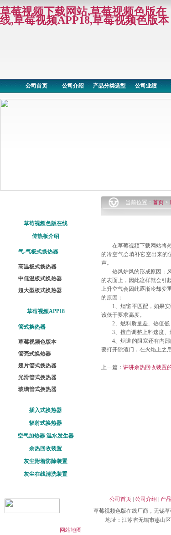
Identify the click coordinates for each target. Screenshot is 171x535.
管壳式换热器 (34, 353)
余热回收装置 (45, 448)
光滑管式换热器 (37, 377)
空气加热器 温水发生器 (46, 435)
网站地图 (71, 530)
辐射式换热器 (45, 423)
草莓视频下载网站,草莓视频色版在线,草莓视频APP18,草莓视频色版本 (84, 15)
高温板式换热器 (37, 266)
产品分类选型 (109, 85)
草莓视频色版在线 (45, 223)
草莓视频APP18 (46, 311)
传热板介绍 (45, 236)
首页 (158, 202)
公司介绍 (73, 85)
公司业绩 (146, 85)
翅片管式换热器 (37, 365)
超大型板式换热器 (40, 290)
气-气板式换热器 (38, 251)
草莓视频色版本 (37, 342)
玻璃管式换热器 (37, 389)
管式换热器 (32, 327)
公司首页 (36, 85)
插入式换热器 (45, 410)
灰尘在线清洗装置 (45, 474)
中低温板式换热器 (40, 278)
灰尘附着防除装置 (45, 461)
